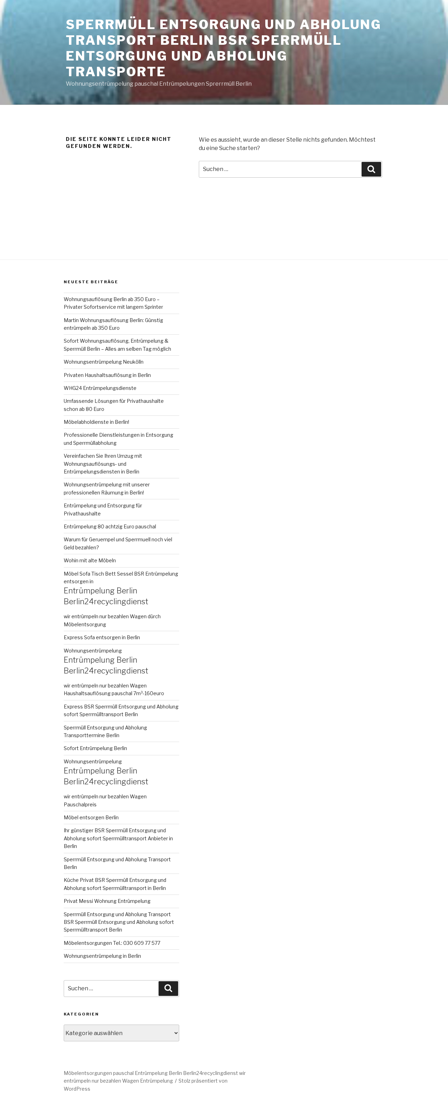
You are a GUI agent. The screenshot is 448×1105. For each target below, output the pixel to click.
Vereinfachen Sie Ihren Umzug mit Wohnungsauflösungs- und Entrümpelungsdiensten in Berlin (103, 464)
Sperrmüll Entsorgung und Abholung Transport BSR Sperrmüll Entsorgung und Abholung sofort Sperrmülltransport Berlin (119, 922)
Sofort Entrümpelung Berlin (95, 748)
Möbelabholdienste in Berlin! (96, 422)
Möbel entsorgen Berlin (91, 817)
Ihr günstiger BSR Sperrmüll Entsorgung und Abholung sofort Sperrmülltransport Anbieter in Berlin (118, 838)
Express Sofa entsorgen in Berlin (102, 637)
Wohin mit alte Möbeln (90, 560)
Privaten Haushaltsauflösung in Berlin (107, 375)
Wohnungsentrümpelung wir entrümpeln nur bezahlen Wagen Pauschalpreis (106, 782)
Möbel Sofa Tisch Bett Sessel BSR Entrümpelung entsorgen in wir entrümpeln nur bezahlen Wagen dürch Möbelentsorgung (121, 599)
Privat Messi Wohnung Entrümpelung (107, 901)
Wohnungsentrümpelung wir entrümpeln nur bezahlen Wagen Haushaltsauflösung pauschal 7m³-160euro (114, 672)
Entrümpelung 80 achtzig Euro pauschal (110, 526)
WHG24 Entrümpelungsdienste (100, 388)
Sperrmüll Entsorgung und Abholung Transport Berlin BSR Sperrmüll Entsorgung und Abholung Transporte (224, 48)
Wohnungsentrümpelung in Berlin (102, 956)
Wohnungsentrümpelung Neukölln (104, 362)
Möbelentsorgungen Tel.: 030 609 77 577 (112, 943)
